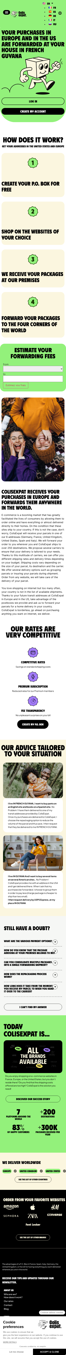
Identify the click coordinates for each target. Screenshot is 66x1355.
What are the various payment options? (28, 941)
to (4, 374)
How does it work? (13, 1297)
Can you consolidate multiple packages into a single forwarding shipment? (28, 963)
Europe (7, 1171)
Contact (8, 1305)
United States (53, 1171)
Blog (6, 1308)
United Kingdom (28, 1171)
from (6, 364)
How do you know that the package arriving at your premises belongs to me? (29, 951)
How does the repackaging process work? (25, 975)
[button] (6, 12)
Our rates (8, 1301)
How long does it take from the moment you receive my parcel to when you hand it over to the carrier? (29, 988)
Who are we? (10, 1294)
